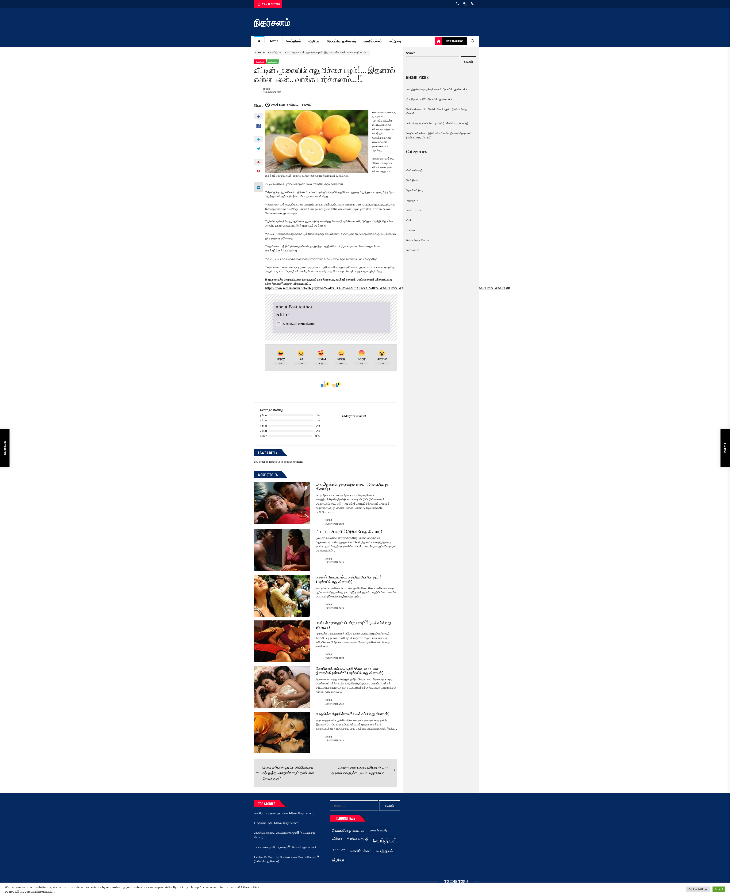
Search (411, 53)
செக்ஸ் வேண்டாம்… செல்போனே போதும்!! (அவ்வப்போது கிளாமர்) (348, 579)
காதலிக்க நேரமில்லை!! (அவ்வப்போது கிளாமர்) (353, 713)
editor (266, 88)
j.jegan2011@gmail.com (299, 324)
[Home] (259, 41)
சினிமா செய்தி (414, 170)
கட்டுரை (395, 41)
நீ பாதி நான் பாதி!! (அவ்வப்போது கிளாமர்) (349, 531)
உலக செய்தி (412, 250)
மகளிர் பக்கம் (373, 41)
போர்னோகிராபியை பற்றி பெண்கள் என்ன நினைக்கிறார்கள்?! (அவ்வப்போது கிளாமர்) (349, 670)
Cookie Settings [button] (698, 889)
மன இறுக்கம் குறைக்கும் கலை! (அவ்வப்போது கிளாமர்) (352, 486)
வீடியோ (314, 41)
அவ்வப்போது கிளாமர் (341, 41)
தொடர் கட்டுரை (414, 190)
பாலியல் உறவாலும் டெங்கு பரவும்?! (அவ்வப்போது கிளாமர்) (353, 625)
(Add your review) (354, 416)
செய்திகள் (293, 41)
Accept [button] (719, 889)
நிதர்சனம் (272, 22)
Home (273, 41)
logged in (274, 461)
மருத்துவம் (412, 200)
